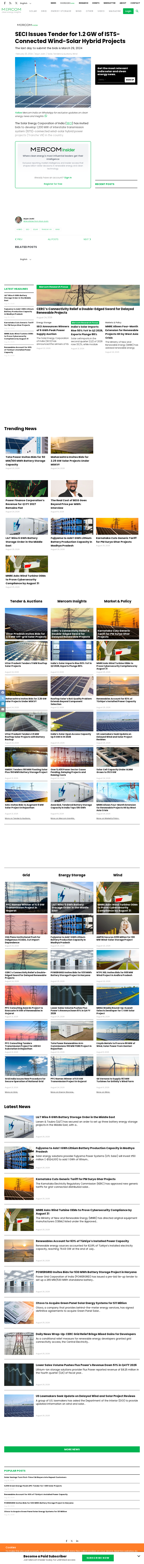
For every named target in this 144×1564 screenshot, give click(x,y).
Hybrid (19, 229)
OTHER (89, 11)
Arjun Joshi (40, 54)
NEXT (86, 239)
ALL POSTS (53, 239)
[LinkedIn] (77, 1541)
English (23, 3)
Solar (35, 229)
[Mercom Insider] (67, 3)
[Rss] (10, 3)
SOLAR (33, 11)
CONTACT (135, 3)
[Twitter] (16, 3)
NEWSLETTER (109, 3)
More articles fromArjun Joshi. (36, 221)
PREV (19, 239)
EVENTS (95, 3)
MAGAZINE (115, 11)
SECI (27, 229)
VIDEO (101, 11)
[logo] (11, 11)
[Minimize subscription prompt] (138, 1556)
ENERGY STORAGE (61, 11)
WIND (79, 11)
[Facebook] (4, 3)
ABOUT (123, 3)
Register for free (53, 184)
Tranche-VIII (47, 229)
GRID (44, 11)
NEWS (53, 3)
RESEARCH (83, 3)
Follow (18, 112)
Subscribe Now (98, 1558)
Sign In (68, 177)
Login (128, 11)
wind (57, 229)
